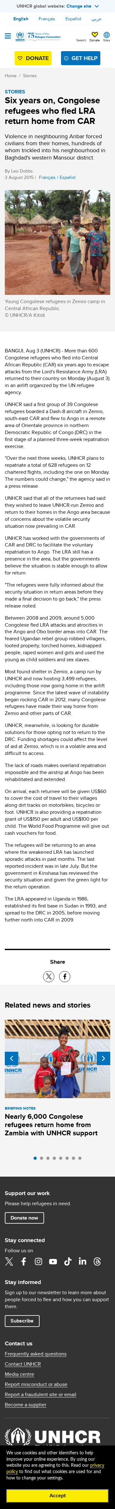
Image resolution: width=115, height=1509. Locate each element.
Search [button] (81, 40)
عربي (96, 19)
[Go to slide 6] (68, 1160)
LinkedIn (82, 1261)
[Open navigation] (8, 36)
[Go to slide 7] (75, 1160)
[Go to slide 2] (43, 1160)
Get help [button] (84, 58)
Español (73, 19)
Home (11, 75)
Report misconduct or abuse (36, 1384)
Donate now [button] (24, 1217)
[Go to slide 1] (37, 1160)
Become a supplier (25, 1404)
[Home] (37, 37)
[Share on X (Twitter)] (48, 976)
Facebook (23, 1261)
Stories (30, 75)
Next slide (103, 1058)
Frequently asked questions (35, 1353)
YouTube (53, 1261)
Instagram (38, 1261)
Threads (97, 1261)
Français (47, 19)
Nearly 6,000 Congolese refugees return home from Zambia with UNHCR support (51, 1124)
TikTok (68, 1261)
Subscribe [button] (22, 1320)
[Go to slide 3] (49, 1160)
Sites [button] (106, 40)
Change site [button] (78, 6)
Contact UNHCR (23, 1364)
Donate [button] (94, 40)
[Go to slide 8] (81, 1160)
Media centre (19, 1374)
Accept (58, 1495)
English (20, 19)
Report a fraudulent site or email (40, 1394)
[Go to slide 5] (62, 1160)
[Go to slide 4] (56, 1160)
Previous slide (11, 1058)
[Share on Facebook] (64, 976)
